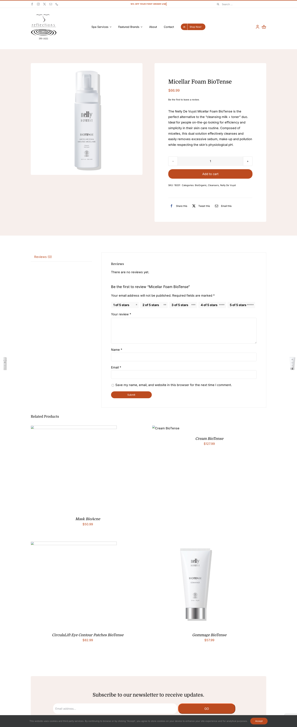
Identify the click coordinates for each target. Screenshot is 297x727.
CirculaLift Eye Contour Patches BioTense (87, 635)
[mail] (50, 4)
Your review (121, 314)
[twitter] (44, 4)
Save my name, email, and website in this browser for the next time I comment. (173, 385)
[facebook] (32, 4)
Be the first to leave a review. (184, 99)
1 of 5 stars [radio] (121, 305)
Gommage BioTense (209, 635)
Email (116, 367)
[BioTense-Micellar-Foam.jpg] (86, 119)
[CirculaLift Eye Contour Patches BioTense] (74, 544)
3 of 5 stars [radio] (180, 305)
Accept (259, 721)
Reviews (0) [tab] (43, 257)
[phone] (57, 4)
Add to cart (210, 174)
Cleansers (213, 185)
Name (116, 349)
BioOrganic (201, 185)
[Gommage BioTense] (195, 544)
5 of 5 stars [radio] (238, 305)
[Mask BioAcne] (74, 428)
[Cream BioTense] (165, 428)
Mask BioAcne (87, 519)
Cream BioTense (209, 439)
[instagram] (38, 4)
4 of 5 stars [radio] (209, 305)
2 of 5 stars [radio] (150, 305)
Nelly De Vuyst (228, 185)
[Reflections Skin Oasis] (44, 15)
